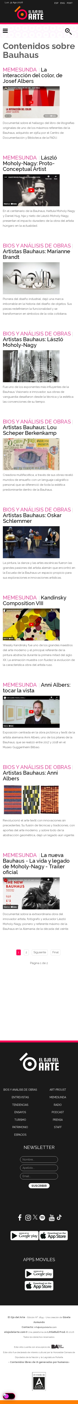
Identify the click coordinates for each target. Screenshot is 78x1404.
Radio (58, 1104)
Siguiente (40, 952)
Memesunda (20, 70)
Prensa (58, 1119)
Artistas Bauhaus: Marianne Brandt (36, 254)
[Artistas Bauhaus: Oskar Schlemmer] (31, 542)
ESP (56, 3)
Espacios (20, 1134)
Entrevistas (20, 1097)
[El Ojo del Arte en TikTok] (59, 1217)
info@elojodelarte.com (45, 1327)
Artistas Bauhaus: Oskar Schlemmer (32, 518)
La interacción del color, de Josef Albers (32, 75)
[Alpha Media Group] (39, 1381)
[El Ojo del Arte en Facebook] (19, 1219)
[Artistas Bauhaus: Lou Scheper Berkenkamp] (31, 454)
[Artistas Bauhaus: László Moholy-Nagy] (31, 366)
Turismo (20, 1119)
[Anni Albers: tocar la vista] (31, 712)
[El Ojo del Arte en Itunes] (53, 1235)
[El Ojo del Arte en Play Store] (24, 1235)
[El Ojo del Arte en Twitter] (35, 1217)
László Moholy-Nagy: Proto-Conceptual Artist (30, 163)
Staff (58, 1127)
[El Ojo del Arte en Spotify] (42, 1219)
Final (55, 952)
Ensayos (20, 1112)
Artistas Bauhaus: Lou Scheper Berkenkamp (30, 430)
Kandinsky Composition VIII (34, 600)
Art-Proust (58, 1089)
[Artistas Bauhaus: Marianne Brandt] (31, 278)
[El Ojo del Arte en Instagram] (28, 1219)
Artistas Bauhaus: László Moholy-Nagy (33, 342)
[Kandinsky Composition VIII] (31, 625)
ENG (62, 3)
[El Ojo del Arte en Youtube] (51, 1219)
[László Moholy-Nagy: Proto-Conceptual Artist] (31, 190)
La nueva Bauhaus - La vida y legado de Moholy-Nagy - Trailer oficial (36, 863)
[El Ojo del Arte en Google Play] (39, 1274)
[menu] (5, 30)
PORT (70, 3)
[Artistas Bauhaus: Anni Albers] (31, 800)
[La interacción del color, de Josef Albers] (31, 102)
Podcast (58, 1112)
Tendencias (20, 1104)
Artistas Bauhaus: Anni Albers (30, 776)
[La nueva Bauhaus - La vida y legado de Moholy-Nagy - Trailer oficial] (31, 893)
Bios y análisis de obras (37, 246)
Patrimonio (20, 1127)
